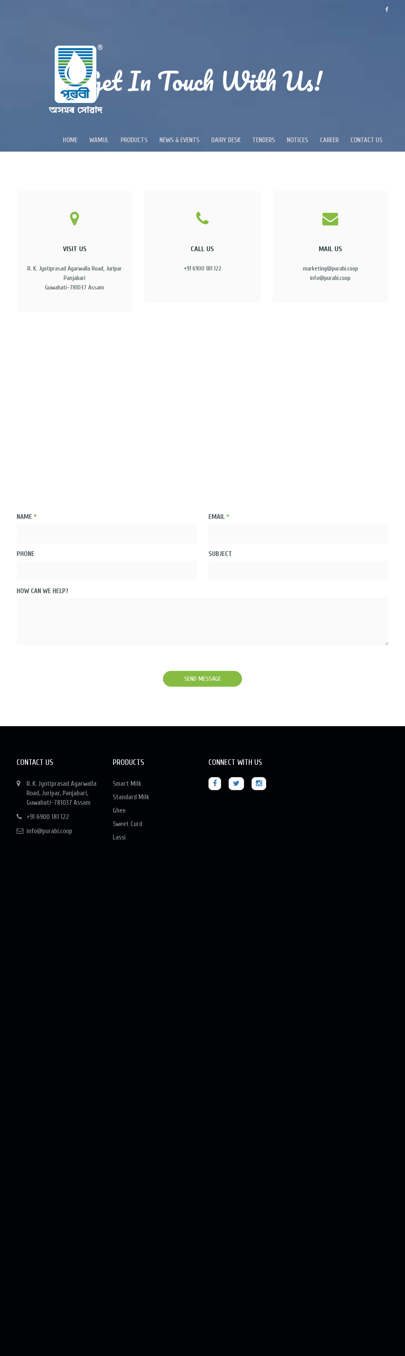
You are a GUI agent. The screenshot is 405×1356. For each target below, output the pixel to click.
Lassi (119, 837)
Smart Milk (127, 783)
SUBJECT (220, 554)
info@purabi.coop (49, 831)
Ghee (119, 810)
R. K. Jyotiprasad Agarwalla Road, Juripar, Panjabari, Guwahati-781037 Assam (61, 793)
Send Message (202, 678)
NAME (27, 516)
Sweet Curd (127, 824)
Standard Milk (131, 797)
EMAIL (218, 516)
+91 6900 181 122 (47, 817)
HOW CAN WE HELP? (42, 591)
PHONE (25, 554)
